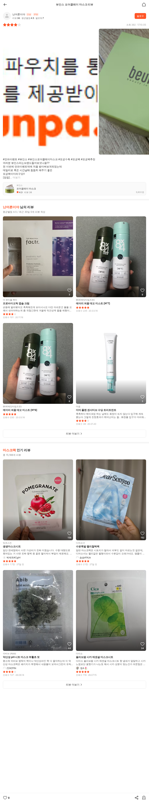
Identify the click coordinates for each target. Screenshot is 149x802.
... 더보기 (15, 177)
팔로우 (140, 16)
